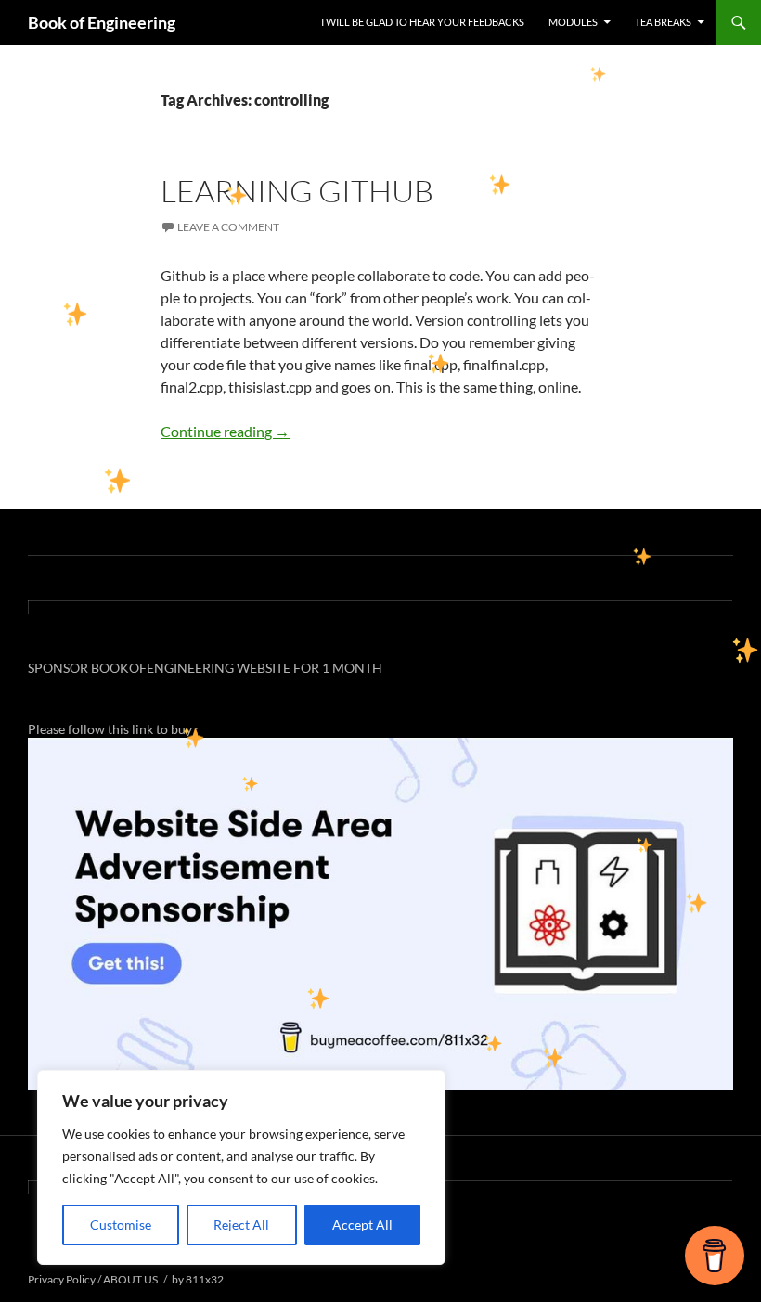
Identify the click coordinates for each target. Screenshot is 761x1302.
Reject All (241, 1224)
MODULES (573, 22)
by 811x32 (198, 1279)
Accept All (362, 1224)
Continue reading (225, 431)
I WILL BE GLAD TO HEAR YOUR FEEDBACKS (422, 22)
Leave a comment (228, 227)
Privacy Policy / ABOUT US (93, 1279)
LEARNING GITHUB (297, 191)
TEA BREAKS (663, 22)
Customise (120, 1224)
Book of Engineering (101, 22)
